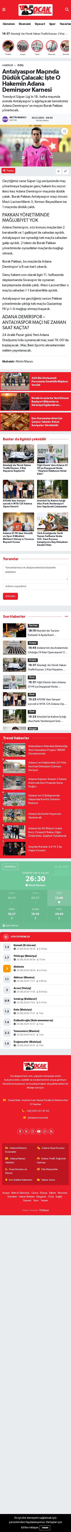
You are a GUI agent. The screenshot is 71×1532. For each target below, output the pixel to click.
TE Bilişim (44, 1210)
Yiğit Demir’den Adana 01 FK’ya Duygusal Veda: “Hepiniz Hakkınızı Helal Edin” (35, 33)
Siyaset (40, 24)
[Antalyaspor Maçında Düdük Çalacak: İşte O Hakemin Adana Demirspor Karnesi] (35, 146)
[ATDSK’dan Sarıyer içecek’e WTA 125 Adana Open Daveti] (18, 489)
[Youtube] (39, 1131)
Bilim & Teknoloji (20, 1193)
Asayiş (32, 643)
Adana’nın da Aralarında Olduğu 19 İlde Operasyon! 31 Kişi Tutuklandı (48, 650)
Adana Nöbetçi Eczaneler (16, 1150)
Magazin (41, 1196)
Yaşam (44, 1200)
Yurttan (33, 626)
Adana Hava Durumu (53, 1148)
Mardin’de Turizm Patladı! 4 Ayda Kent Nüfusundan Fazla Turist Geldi (47, 633)
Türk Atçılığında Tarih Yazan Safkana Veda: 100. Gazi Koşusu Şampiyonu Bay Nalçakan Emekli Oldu (52, 539)
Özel (20, 65)
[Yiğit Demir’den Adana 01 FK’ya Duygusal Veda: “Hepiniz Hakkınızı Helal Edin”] (52, 453)
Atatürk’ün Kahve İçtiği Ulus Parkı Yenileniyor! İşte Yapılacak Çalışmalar (52, 504)
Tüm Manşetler (49, 1169)
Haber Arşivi (48, 1180)
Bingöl (33, 729)
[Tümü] (66, 616)
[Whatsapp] (45, 1131)
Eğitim (52, 1193)
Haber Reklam (26, 1196)
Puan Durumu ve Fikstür (16, 1171)
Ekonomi (25, 24)
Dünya (43, 1193)
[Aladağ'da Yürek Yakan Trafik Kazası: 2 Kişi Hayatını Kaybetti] (18, 453)
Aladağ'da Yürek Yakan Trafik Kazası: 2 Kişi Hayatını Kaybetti (17, 468)
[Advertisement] (35, 1373)
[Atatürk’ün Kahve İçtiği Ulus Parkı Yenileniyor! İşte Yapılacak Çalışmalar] (52, 489)
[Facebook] (20, 1131)
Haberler (7, 65)
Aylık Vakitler (12, 925)
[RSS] (51, 1131)
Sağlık (59, 1196)
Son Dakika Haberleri (20, 1180)
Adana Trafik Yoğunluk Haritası (51, 1160)
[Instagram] (32, 1131)
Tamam (45, 1528)
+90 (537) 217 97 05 (37, 1111)
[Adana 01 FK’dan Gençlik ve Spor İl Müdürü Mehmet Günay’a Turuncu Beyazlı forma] (18, 521)
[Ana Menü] (4, 9)
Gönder (10, 596)
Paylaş (10, 170)
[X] (26, 1131)
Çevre (34, 1193)
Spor (52, 24)
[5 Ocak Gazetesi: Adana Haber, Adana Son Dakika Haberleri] (35, 10)
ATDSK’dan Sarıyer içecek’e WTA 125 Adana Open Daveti (17, 504)
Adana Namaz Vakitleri (15, 1160)
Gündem (9, 24)
